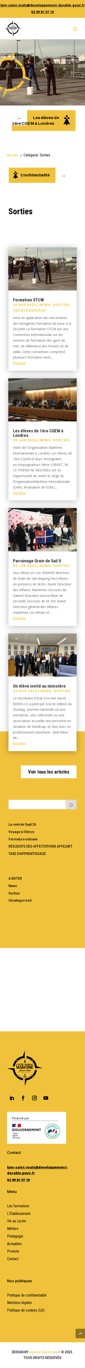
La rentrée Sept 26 (22, 824)
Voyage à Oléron (21, 832)
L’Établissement (18, 1213)
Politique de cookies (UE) (26, 1310)
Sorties (61, 305)
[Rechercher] (71, 804)
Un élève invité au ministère (39, 686)
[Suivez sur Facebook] (23, 1098)
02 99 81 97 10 (42, 12)
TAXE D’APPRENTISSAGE (27, 854)
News (45, 305)
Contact (13, 1259)
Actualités (14, 1244)
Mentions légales (19, 1302)
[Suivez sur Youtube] (46, 1098)
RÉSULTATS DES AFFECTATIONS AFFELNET (40, 846)
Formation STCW (28, 300)
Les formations (18, 1206)
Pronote (13, 1251)
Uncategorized (29, 310)
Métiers (12, 1228)
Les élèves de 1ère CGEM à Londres (38, 433)
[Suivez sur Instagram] (34, 1098)
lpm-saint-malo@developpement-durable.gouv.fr (42, 5)
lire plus (19, 363)
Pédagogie (15, 1236)
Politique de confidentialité (27, 1295)
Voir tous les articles (48, 772)
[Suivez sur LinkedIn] (12, 1098)
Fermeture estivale (23, 839)
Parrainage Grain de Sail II (37, 561)
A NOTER (15, 878)
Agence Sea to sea (43, 1352)
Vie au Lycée (16, 1221)
